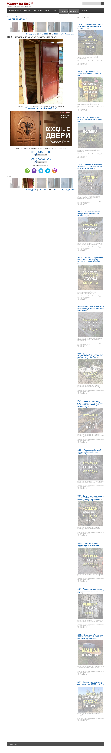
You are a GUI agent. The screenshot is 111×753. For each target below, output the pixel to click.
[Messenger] (47, 173)
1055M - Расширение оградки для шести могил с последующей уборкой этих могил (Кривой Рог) (90, 259)
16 (55, 34)
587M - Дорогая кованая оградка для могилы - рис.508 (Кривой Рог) (90, 683)
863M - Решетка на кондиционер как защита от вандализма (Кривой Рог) (90, 591)
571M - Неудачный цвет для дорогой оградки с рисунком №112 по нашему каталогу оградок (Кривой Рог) (90, 404)
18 (59, 34)
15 (53, 34)
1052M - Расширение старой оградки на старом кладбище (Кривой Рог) (88, 545)
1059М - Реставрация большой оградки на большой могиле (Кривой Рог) (89, 452)
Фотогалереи (10, 17)
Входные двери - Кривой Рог (41, 108)
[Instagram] (54, 173)
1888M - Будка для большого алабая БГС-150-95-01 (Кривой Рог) (89, 73)
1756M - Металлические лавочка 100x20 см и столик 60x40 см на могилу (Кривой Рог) (89, 166)
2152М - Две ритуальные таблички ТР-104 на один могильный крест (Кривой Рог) (90, 26)
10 (40, 34)
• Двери (17, 17)
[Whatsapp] (27, 173)
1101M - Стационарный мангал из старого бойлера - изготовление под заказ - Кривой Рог (90, 637)
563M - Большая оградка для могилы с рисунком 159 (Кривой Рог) (89, 119)
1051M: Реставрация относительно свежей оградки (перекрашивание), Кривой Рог (90, 308)
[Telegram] (41, 173)
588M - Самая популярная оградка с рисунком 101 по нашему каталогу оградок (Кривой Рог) (90, 498)
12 (45, 34)
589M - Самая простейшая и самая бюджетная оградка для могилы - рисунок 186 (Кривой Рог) (90, 356)
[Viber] (34, 173)
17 (57, 34)
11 (42, 34)
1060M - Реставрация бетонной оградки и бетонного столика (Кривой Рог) (89, 213)
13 (47, 34)
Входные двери (83, 17)
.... (9, 744)
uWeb (16, 744)
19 (62, 34)
